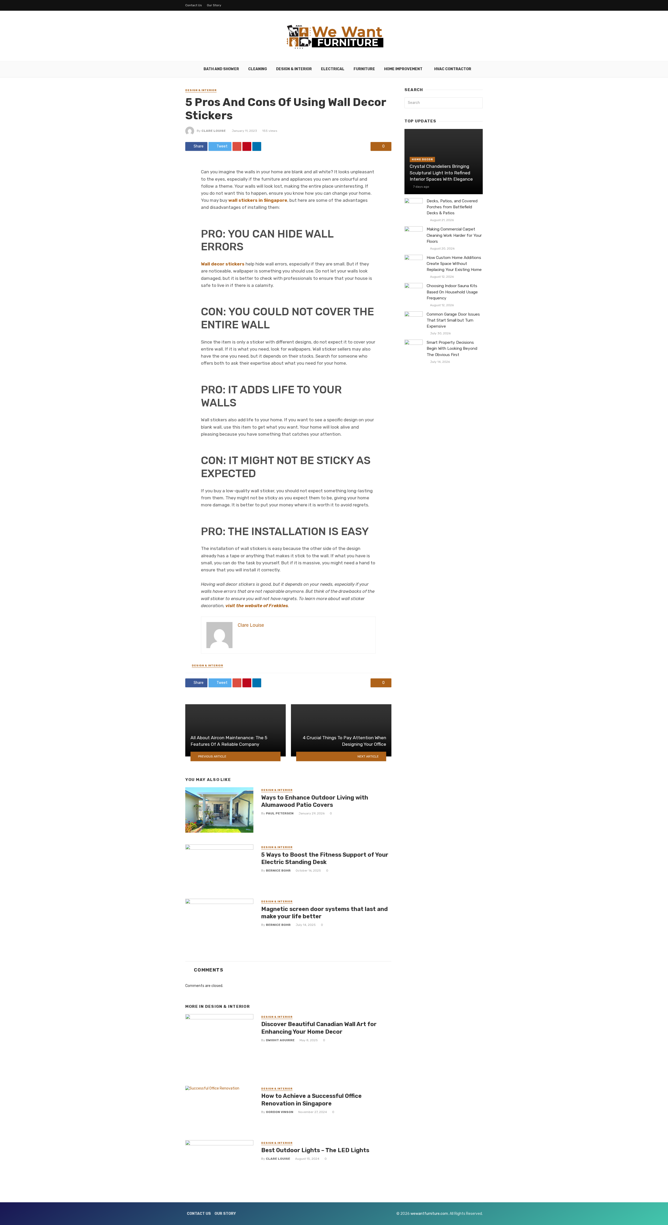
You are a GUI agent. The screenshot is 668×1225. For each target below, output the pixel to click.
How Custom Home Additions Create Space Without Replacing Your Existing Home (454, 263)
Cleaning (257, 69)
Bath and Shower (221, 69)
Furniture (364, 69)
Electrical (332, 69)
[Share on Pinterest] (246, 146)
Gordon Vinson (279, 1112)
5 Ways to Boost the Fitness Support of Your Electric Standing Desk (324, 858)
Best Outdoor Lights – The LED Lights (315, 1150)
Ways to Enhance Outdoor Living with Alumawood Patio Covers (314, 801)
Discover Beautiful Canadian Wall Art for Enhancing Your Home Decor (319, 1028)
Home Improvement (403, 69)
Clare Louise (213, 131)
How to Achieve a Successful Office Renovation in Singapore (311, 1099)
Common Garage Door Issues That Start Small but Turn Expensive (453, 320)
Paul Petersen (280, 813)
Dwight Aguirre (280, 1040)
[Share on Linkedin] (256, 146)
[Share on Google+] (236, 146)
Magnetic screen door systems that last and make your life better (324, 913)
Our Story (214, 5)
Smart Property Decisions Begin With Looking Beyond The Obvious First (452, 348)
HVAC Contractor (452, 69)
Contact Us (193, 5)
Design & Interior (294, 69)
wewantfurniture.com (429, 1213)
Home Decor (422, 159)
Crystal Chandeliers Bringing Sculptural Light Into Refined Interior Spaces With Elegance (441, 173)
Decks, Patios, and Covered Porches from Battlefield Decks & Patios (452, 207)
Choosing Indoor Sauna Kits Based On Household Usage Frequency (452, 291)
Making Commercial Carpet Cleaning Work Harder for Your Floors (454, 235)
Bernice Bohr (278, 870)
